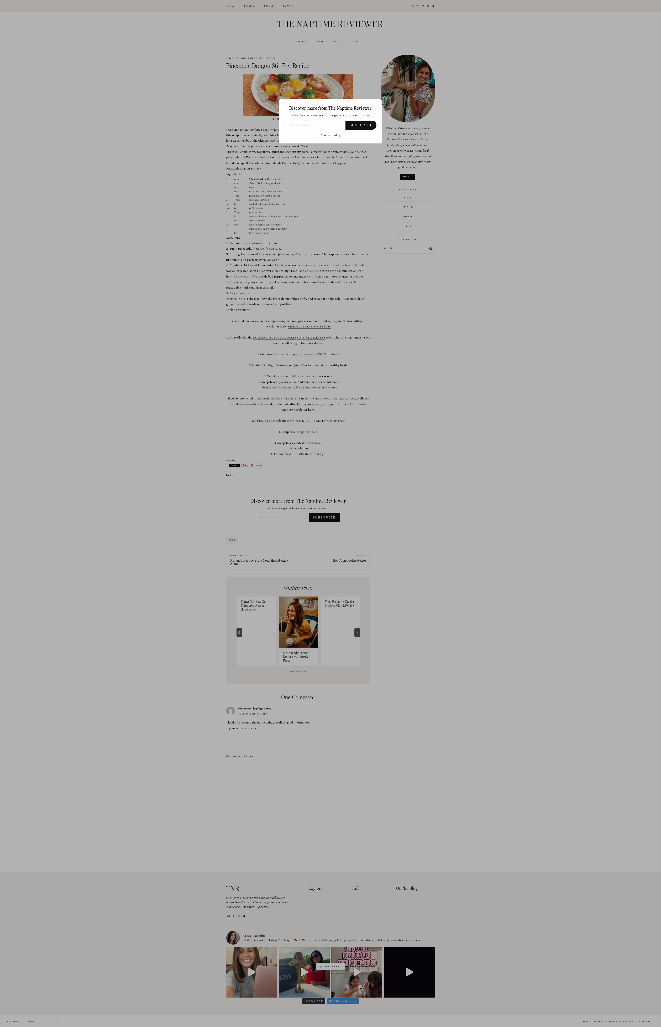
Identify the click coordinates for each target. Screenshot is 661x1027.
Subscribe (361, 125)
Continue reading (330, 135)
